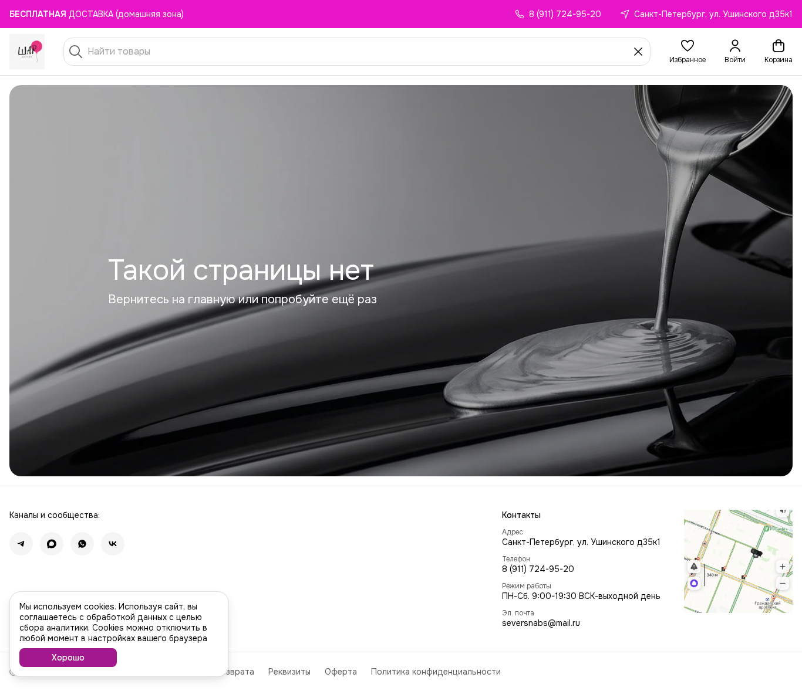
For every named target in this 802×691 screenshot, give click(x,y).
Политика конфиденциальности (436, 671)
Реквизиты (289, 671)
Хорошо (68, 657)
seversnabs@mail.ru (541, 623)
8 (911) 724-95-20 (538, 569)
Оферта (341, 671)
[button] (687, 52)
